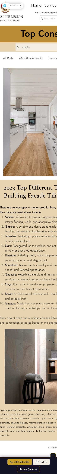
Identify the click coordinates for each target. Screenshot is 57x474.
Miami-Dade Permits (31, 58)
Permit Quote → (28, 469)
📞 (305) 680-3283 (19, 462)
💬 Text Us (41, 462)
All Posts (8, 58)
